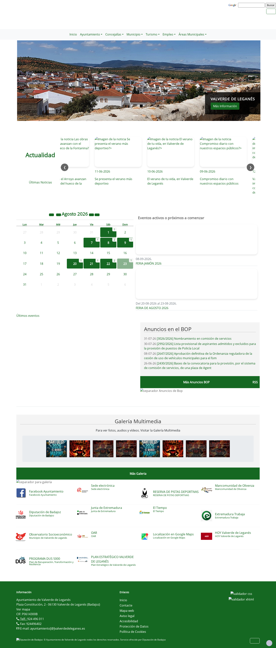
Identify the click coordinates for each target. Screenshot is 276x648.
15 (108, 253)
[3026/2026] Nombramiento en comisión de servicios (194, 338)
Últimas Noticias (40, 182)
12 (58, 253)
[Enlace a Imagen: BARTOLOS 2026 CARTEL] (56, 448)
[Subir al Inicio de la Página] (269, 643)
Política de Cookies (133, 632)
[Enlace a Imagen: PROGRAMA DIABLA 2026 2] (126, 448)
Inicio (73, 34)
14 (91, 253)
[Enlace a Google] (233, 5)
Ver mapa (23, 609)
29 (108, 274)
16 (125, 253)
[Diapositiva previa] (35, 80)
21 (91, 264)
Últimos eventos (27, 316)
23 (125, 264)
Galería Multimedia (138, 421)
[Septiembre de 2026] (97, 214)
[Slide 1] (142, 116)
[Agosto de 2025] (52, 214)
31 (24, 284)
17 (24, 264)
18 (41, 264)
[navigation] (252, 5)
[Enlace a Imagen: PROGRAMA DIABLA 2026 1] (103, 448)
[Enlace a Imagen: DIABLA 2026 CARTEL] (80, 448)
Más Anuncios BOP (196, 382)
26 (58, 274)
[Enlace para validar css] (241, 593)
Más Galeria (138, 473)
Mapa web (127, 611)
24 (24, 274)
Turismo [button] (151, 34)
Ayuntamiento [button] (90, 34)
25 (41, 274)
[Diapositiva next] (242, 80)
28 (91, 274)
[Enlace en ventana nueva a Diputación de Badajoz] (30, 639)
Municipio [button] (133, 34)
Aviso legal (127, 616)
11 (41, 253)
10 (24, 253)
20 (75, 264)
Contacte (126, 605)
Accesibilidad (129, 621)
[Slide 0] (135, 116)
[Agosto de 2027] (92, 214)
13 (75, 253)
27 (75, 274)
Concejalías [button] (113, 34)
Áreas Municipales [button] (191, 34)
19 (58, 264)
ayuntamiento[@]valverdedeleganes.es (57, 628)
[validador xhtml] (241, 599)
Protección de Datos (134, 626)
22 (108, 264)
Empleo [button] (168, 34)
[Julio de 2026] (59, 214)
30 (125, 274)
